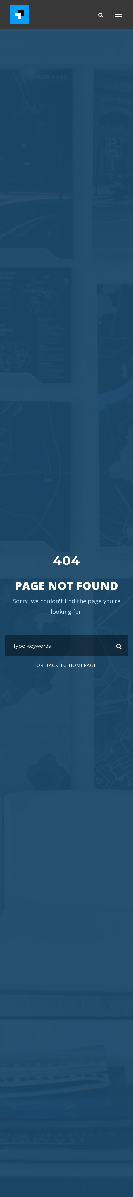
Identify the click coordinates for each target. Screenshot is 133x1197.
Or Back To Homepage (66, 665)
